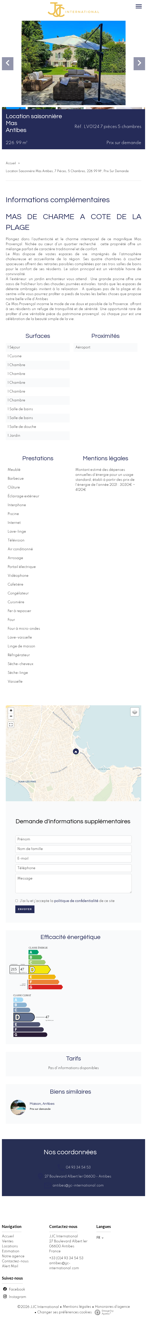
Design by (108, 1312)
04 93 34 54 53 (78, 1167)
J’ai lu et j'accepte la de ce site (67, 901)
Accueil (11, 163)
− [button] (11, 716)
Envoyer (25, 909)
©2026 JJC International (38, 1307)
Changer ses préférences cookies (64, 1312)
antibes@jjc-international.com (78, 1185)
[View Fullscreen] (11, 725)
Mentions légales (77, 1307)
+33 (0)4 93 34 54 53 (66, 1258)
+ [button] (11, 710)
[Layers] (135, 712)
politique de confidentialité (76, 901)
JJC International (63, 1236)
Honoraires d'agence (112, 1307)
